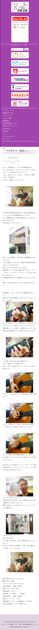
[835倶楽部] (20, 82)
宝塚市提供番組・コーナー (10, 123)
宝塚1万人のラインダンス (10, 126)
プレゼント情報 (7, 118)
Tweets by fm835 (20, 143)
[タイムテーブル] (20, 58)
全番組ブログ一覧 (8, 113)
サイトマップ (6, 139)
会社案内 (5, 131)
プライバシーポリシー (9, 136)
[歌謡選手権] (20, 98)
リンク (5, 134)
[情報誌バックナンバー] (20, 106)
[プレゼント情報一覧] (20, 74)
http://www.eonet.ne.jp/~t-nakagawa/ (13, 583)
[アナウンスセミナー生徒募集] (20, 90)
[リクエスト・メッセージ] (20, 66)
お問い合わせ (6, 128)
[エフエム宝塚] (20, 13)
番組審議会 (6, 121)
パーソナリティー (8, 115)
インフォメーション (8, 110)
